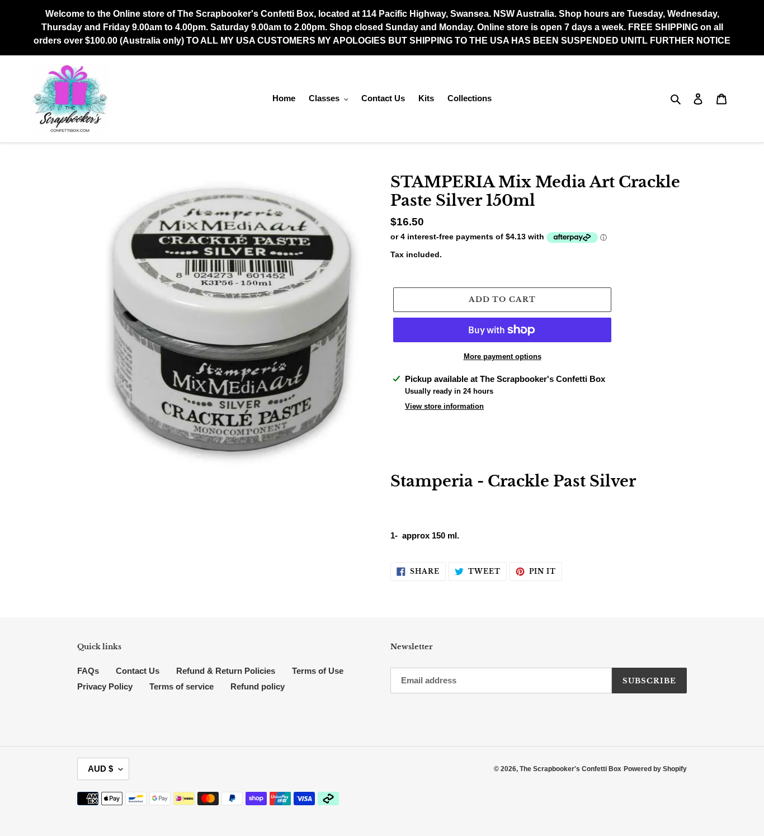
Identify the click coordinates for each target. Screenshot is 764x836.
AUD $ (100, 768)
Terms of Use (317, 671)
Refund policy (257, 686)
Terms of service (181, 686)
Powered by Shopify (655, 769)
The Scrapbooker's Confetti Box (570, 769)
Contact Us (137, 671)
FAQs (88, 671)
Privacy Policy (105, 686)
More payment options (502, 356)
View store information (444, 406)
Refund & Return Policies (225, 671)
